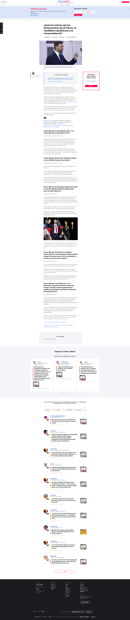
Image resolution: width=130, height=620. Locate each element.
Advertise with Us (83, 589)
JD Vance (52, 585)
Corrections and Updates (84, 590)
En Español (82, 586)
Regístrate (89, 611)
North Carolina (67, 591)
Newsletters (82, 591)
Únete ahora (78, 14)
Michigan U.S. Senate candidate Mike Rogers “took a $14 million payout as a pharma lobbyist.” (63, 531)
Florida (66, 585)
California (67, 584)
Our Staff (81, 585)
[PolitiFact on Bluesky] (43, 611)
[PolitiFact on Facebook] (41, 611)
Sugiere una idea (85, 602)
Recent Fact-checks (83, 598)
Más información (34, 15)
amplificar (52, 98)
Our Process (82, 584)
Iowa (66, 586)
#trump (57, 123)
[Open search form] (7, 2)
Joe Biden (52, 589)
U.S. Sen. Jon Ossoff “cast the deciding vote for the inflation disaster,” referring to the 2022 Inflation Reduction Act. (64, 561)
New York (67, 590)
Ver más (65, 571)
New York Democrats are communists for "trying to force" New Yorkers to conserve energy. (64, 421)
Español (68, 5)
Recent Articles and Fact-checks (85, 596)
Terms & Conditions (38, 616)
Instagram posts (64, 362)
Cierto (55, 261)
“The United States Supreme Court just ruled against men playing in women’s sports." (63, 546)
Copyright (49, 616)
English (61, 5)
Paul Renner (53, 495)
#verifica (53, 125)
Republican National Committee (58, 416)
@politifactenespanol (49, 120)
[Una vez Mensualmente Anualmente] (90, 12)
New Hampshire (68, 589)
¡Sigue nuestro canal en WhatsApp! (55, 81)
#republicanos (47, 125)
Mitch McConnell (53, 586)
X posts (39, 362)
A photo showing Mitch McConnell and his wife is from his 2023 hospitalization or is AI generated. (64, 469)
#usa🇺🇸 (53, 123)
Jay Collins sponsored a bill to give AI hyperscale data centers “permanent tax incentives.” (63, 500)
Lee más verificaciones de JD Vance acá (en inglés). (55, 322)
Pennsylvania (67, 592)
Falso (55, 193)
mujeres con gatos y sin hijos (70, 101)
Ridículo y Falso (58, 163)
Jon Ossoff (53, 430)
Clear (85, 407)
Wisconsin (67, 596)
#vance (61, 123)
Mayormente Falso (58, 135)
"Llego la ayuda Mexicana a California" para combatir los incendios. (65, 368)
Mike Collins (53, 556)
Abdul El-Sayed (54, 526)
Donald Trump (54, 449)
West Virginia (67, 595)
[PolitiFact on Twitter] (39, 611)
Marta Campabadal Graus (37, 75)
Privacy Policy (44, 616)
